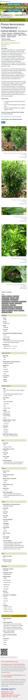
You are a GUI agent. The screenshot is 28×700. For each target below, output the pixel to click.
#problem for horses (6, 301)
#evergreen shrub (14, 301)
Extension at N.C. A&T (6, 696)
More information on (11, 116)
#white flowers (16, 296)
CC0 (25, 155)
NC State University (6, 664)
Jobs (12, 691)
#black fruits (9, 296)
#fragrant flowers (5, 298)
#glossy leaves (11, 308)
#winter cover (21, 310)
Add (4, 122)
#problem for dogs (14, 299)
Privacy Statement (7, 676)
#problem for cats (5, 299)
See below (3, 46)
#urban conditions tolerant (7, 306)
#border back (12, 305)
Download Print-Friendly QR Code (9, 657)
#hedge (3, 310)
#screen (10, 312)
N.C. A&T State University (19, 664)
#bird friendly (4, 308)
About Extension (5, 691)
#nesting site (4, 312)
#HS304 (15, 310)
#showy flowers (23, 301)
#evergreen (12, 298)
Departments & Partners (7, 693)
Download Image (23, 157)
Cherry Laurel (7, 33)
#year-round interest (18, 306)
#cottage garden (5, 305)
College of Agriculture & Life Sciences (10, 695)
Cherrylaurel (22, 31)
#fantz (17, 298)
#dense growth (19, 308)
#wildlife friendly (9, 310)
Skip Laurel (11, 37)
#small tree (11, 303)
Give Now (15, 696)
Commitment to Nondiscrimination (14, 675)
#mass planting (18, 303)
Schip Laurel (12, 35)
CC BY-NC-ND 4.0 (23, 287)
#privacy (3, 296)
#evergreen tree (5, 303)
